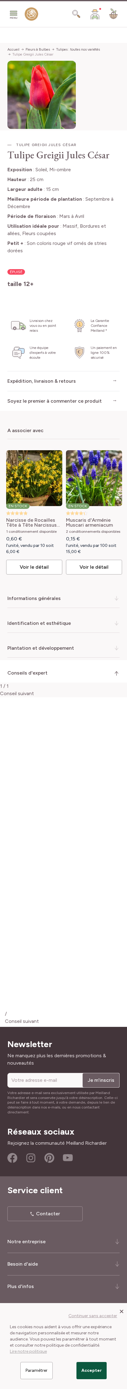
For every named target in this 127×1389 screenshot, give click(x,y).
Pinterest (49, 1158)
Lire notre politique (28, 1351)
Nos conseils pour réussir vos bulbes (58, 993)
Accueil (13, 49)
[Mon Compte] (95, 14)
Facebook (12, 1158)
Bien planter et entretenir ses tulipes (58, 954)
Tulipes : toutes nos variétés (78, 49)
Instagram (31, 1158)
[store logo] (31, 15)
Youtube (68, 1158)
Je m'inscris (101, 1080)
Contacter (48, 1214)
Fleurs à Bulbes (38, 49)
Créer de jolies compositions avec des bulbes (68, 973)
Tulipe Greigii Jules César (32, 54)
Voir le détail (34, 567)
